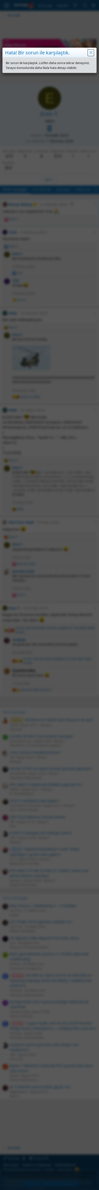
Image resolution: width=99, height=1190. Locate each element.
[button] (91, 52)
